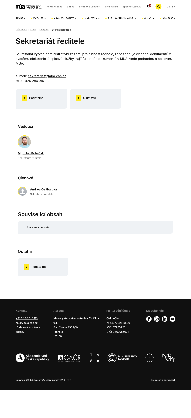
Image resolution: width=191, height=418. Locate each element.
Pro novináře (111, 6)
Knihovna (91, 18)
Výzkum (38, 18)
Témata (20, 18)
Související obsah (38, 227)
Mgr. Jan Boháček (31, 153)
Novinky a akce (54, 6)
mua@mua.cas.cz (27, 322)
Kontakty (169, 18)
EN (173, 6)
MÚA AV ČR (21, 29)
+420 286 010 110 (27, 318)
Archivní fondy (64, 18)
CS (168, 6)
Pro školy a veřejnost (89, 6)
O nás (148, 18)
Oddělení (44, 29)
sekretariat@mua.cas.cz (47, 76)
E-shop (70, 6)
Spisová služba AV (132, 6)
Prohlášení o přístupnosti (163, 380)
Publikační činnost (120, 18)
